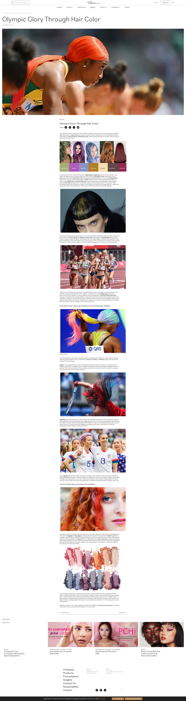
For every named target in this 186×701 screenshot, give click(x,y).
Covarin (62, 419)
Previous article (65, 612)
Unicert (66, 476)
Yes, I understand (118, 698)
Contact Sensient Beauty (105, 605)
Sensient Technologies (92, 671)
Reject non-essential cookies (133, 698)
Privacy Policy (109, 670)
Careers (127, 7)
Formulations (81, 7)
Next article (122, 612)
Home (3, 13)
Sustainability (115, 7)
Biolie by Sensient (90, 673)
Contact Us (103, 7)
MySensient (165, 2)
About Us (88, 668)
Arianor (62, 365)
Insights (92, 7)
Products (70, 7)
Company (59, 7)
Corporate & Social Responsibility (114, 671)
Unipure (70, 536)
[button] (182, 620)
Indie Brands (109, 673)
